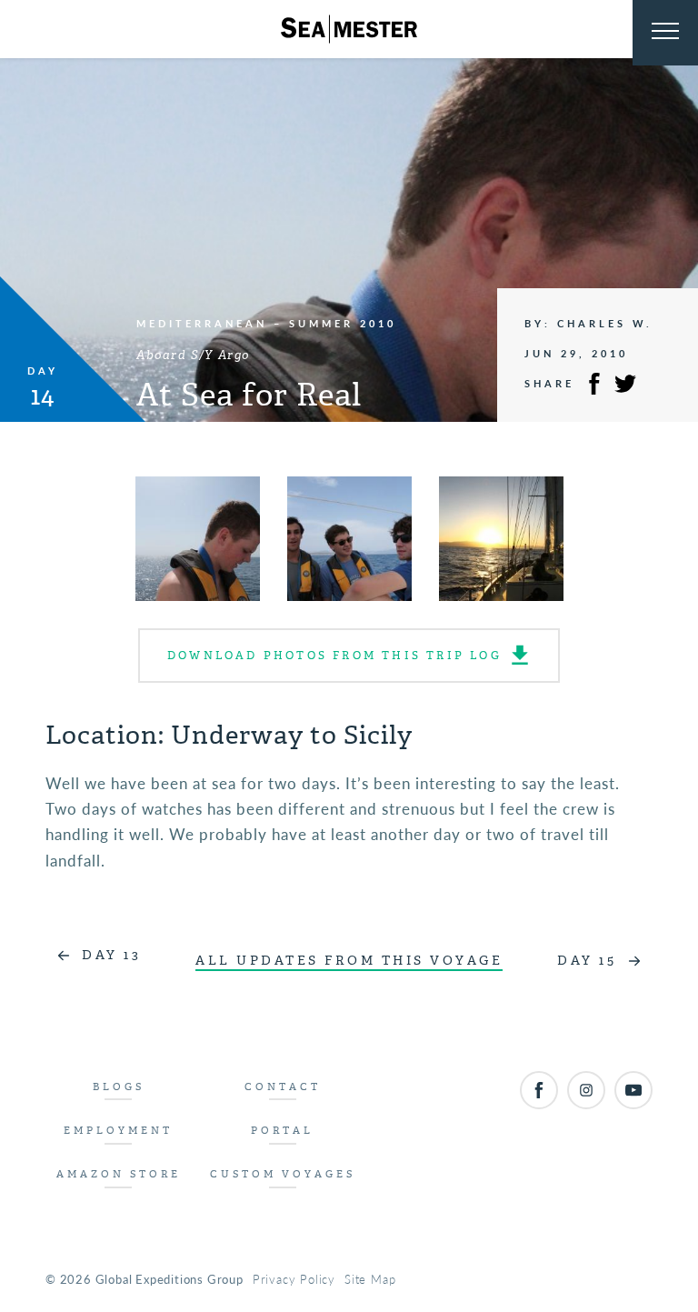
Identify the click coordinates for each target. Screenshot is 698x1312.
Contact (282, 1087)
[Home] (349, 29)
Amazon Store (118, 1174)
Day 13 (111, 955)
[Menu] (665, 32)
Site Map (369, 1279)
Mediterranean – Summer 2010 (266, 323)
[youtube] (633, 1090)
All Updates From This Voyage (349, 960)
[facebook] (539, 1090)
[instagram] (586, 1090)
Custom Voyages (282, 1174)
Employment (118, 1130)
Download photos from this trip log (334, 655)
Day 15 (586, 960)
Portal (282, 1130)
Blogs (119, 1087)
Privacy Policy (294, 1279)
